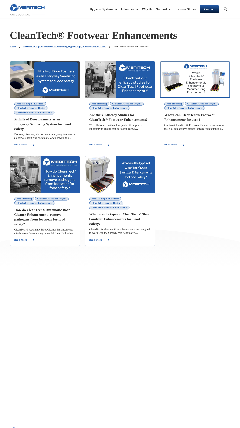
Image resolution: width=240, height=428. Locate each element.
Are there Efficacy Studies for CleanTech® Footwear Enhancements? (118, 117)
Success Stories (185, 9)
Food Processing (99, 104)
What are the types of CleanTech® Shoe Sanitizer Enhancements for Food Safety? (119, 219)
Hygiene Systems (101, 9)
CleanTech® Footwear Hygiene (31, 108)
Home (13, 46)
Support (161, 9)
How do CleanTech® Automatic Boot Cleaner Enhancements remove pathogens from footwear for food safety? (42, 217)
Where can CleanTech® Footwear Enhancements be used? (189, 117)
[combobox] (226, 9)
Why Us (147, 9)
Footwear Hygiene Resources (30, 104)
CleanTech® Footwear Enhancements (34, 112)
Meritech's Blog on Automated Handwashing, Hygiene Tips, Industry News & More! (64, 46)
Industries (127, 9)
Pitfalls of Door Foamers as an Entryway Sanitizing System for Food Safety (42, 124)
